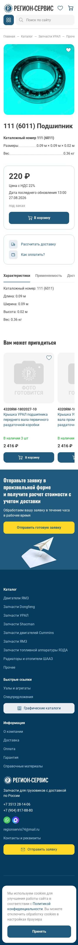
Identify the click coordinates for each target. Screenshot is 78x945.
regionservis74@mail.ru (21, 829)
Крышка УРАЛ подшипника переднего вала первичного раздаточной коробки (26, 419)
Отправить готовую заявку (39, 527)
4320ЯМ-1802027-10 (20, 409)
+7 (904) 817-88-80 (18, 810)
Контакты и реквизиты (22, 838)
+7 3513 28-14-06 (16, 804)
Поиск (21, 20)
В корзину (42, 218)
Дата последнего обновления (33, 193)
